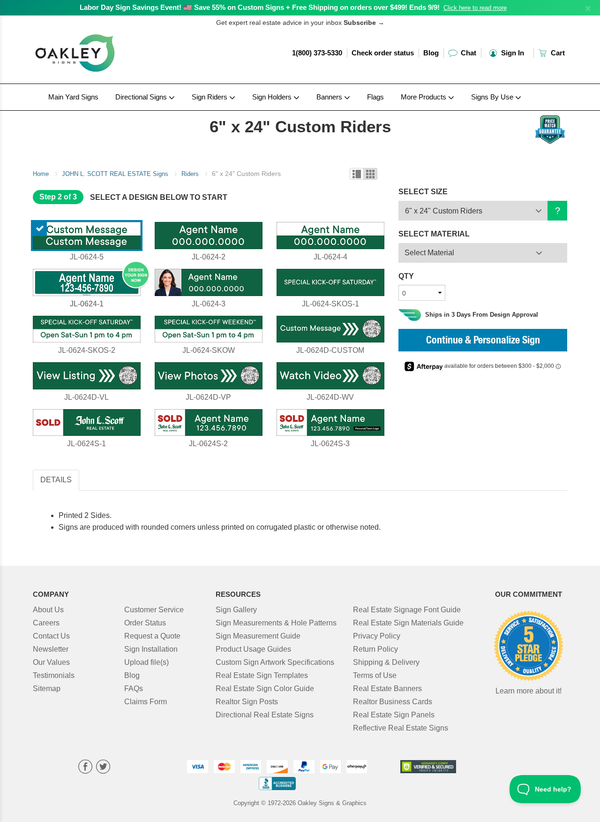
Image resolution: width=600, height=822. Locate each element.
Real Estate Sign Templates (262, 675)
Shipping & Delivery (386, 662)
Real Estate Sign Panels (394, 715)
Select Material (429, 253)
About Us (48, 610)
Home (41, 173)
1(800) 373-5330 (317, 53)
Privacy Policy (376, 636)
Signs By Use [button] (493, 97)
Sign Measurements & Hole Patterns (276, 623)
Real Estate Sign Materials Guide (408, 623)
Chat (467, 53)
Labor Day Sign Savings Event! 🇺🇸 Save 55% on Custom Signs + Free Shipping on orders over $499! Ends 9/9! (260, 7)
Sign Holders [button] (272, 97)
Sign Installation (151, 649)
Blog (431, 53)
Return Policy (375, 649)
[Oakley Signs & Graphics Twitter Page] (103, 767)
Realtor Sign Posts (247, 702)
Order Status (145, 623)
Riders (190, 173)
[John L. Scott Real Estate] (94, 113)
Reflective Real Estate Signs (400, 728)
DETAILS (56, 480)
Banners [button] (330, 97)
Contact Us (51, 636)
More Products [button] (424, 97)
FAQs (133, 689)
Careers (46, 623)
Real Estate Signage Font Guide (407, 610)
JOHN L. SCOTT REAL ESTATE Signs (115, 173)
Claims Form (145, 702)
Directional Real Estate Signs (265, 715)
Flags (375, 97)
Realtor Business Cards (392, 702)
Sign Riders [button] (210, 97)
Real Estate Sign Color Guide (265, 689)
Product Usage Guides (253, 649)
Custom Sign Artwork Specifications (275, 662)
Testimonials (54, 675)
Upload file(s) (146, 662)
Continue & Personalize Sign (483, 341)
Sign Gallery (236, 610)
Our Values (51, 662)
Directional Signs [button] (142, 97)
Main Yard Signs (73, 97)
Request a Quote (152, 636)
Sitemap (46, 689)
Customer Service (154, 610)
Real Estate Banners (387, 689)
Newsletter (50, 649)
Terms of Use (375, 675)
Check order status (383, 53)
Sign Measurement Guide (258, 636)
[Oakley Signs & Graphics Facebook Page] (85, 767)
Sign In (511, 53)
